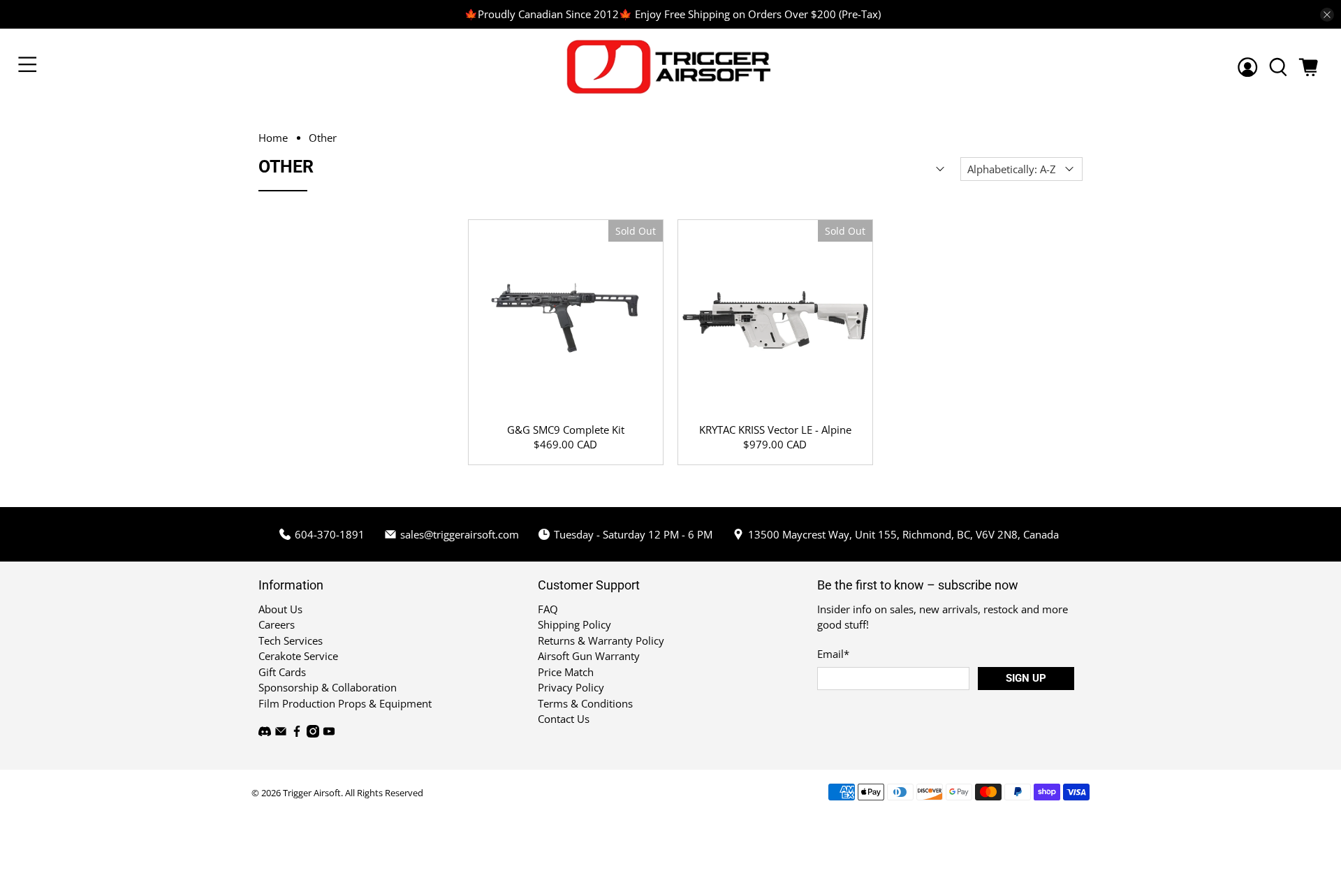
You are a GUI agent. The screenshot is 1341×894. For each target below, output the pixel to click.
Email (833, 654)
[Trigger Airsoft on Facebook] (297, 733)
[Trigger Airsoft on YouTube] (329, 733)
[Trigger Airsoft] (670, 66)
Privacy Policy (571, 687)
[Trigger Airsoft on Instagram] (313, 733)
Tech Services (290, 640)
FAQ (548, 609)
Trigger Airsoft (312, 793)
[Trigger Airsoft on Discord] (264, 733)
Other (323, 138)
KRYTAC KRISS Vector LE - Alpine (775, 429)
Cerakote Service (298, 656)
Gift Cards (282, 672)
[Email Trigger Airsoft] (280, 733)
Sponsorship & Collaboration (327, 687)
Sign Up (1026, 678)
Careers (276, 624)
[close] (1327, 15)
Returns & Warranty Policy (601, 640)
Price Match (566, 672)
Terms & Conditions (585, 703)
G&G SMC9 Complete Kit (565, 429)
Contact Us (563, 719)
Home (273, 138)
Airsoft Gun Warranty (589, 656)
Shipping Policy (574, 624)
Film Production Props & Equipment (345, 703)
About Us (280, 609)
